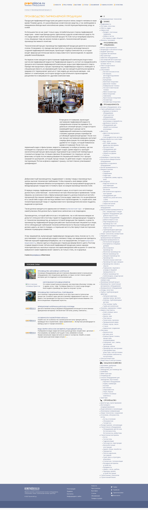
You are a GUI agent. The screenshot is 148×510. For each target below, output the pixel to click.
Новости (58, 5)
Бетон (105, 437)
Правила (70, 491)
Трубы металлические (110, 306)
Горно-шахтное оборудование (108, 116)
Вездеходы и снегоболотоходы (111, 49)
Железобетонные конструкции (109, 446)
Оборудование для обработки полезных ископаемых (110, 127)
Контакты (70, 494)
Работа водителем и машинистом (108, 67)
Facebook (116, 490)
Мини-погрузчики (109, 94)
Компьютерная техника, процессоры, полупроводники (111, 338)
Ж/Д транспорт (106, 55)
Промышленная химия (110, 322)
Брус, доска (107, 141)
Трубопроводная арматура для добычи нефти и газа (112, 231)
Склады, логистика (107, 290)
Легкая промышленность (109, 167)
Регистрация (71, 489)
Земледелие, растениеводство (111, 369)
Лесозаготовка (108, 147)
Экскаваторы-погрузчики (111, 102)
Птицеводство (106, 375)
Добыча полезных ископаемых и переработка (112, 120)
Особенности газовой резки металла (53, 318)
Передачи (106, 171)
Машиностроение (107, 169)
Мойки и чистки (108, 36)
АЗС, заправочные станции (112, 212)
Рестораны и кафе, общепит (113, 38)
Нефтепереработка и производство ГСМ (110, 223)
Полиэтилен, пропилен (111, 320)
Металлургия (105, 181)
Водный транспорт (107, 51)
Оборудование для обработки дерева (109, 150)
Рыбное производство (111, 274)
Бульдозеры (107, 80)
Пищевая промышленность (110, 240)
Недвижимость (106, 24)
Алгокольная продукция (111, 242)
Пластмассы (107, 318)
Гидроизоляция (108, 441)
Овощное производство (111, 256)
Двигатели (104, 131)
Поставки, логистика (108, 26)
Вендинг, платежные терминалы (110, 33)
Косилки (106, 386)
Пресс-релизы (67, 5)
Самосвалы (107, 96)
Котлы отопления (109, 419)
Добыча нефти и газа (110, 220)
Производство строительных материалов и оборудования (111, 285)
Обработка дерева (109, 153)
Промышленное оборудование (111, 288)
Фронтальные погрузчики (112, 98)
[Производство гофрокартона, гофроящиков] (31, 296)
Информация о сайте (74, 496)
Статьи (86, 5)
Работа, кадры (106, 28)
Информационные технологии (111, 19)
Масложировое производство (108, 249)
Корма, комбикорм (109, 384)
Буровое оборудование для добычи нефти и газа (112, 215)
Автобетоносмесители (111, 72)
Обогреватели (108, 421)
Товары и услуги (107, 5)
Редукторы (107, 175)
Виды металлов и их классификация (110, 184)
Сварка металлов (109, 203)
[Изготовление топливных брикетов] (33, 285)
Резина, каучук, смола (110, 324)
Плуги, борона (108, 392)
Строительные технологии (110, 475)
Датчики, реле (108, 334)
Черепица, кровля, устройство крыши (109, 472)
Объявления (95, 5)
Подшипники (107, 173)
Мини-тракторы (106, 373)
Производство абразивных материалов (53, 271)
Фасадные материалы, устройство (111, 464)
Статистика (119, 5)
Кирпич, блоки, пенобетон (112, 449)
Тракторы (104, 398)
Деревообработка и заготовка (111, 139)
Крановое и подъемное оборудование (109, 164)
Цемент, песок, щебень (111, 469)
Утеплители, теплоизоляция (113, 461)
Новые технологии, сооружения (112, 413)
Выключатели (108, 332)
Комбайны (104, 371)
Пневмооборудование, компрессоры (108, 279)
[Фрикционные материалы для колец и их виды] (31, 308)
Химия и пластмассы (108, 310)
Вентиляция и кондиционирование (108, 406)
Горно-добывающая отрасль (111, 109)
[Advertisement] (41, 131)
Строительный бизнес (108, 477)
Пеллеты (106, 155)
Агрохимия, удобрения (108, 365)
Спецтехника (105, 70)
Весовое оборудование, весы (111, 107)
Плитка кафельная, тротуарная (109, 454)
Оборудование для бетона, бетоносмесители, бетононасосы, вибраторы (112, 431)
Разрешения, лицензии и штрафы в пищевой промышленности (111, 270)
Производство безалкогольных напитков (112, 259)
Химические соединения (111, 328)
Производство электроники (112, 348)
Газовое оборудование (111, 218)
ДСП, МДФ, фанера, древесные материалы (111, 144)
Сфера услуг (105, 30)
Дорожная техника (109, 84)
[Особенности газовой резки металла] (31, 321)
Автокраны (107, 78)
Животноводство (107, 367)
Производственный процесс (41, 10)
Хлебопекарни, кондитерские (113, 276)
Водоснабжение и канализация (111, 409)
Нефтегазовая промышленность (112, 210)
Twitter (115, 487)
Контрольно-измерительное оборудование (110, 160)
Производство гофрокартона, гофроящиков (55, 292)
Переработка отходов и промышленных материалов (110, 237)
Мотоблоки (107, 388)
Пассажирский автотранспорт (111, 60)
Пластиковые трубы (110, 304)
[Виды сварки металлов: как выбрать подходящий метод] (31, 333)
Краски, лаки (107, 316)
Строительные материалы (110, 435)
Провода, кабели (109, 346)
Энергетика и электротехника (111, 360)
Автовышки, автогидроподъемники (111, 75)
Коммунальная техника (111, 86)
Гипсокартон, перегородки (112, 443)
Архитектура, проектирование (111, 403)
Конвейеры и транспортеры (110, 157)
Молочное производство (112, 252)
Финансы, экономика (108, 40)
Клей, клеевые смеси (110, 312)
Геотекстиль (107, 439)
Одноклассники (118, 493)
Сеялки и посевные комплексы (109, 395)
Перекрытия (107, 451)
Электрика (104, 330)
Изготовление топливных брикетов (56, 282)
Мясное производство (111, 254)
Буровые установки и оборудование (110, 112)
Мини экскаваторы (109, 92)
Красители (106, 314)
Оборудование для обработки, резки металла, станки (112, 197)
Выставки (78, 5)
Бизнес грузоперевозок (109, 47)
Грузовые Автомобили (108, 53)
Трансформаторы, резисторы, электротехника (112, 351)
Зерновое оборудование (111, 382)
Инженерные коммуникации (110, 411)
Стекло (105, 326)
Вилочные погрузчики (110, 82)
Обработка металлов (110, 201)
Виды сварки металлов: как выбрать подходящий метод (60, 329)
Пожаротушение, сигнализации (111, 425)
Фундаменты (107, 467)
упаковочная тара (74, 209)
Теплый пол (107, 423)
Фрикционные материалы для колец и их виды (56, 306)
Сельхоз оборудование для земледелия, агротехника (110, 379)
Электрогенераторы (108, 358)
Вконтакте (116, 495)
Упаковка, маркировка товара (111, 308)
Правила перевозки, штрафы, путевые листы (111, 63)
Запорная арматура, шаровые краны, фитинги (112, 297)
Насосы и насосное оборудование (107, 207)
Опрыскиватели (108, 390)
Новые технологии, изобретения (112, 234)
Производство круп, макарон (113, 262)
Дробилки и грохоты (110, 123)
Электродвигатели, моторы (112, 137)
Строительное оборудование (111, 427)
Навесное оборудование (109, 58)
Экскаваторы (107, 100)
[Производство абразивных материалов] (31, 274)
